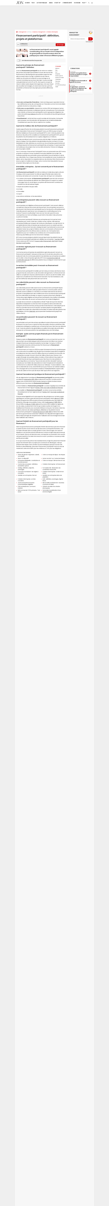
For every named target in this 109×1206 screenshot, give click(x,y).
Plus (83, 2)
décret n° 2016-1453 (32, 404)
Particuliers (57, 81)
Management (22, 31)
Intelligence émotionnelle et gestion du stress (78, 81)
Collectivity (32, 311)
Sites (56, 70)
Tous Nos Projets (59, 239)
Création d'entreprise (52, 31)
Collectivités (58, 79)
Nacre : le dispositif (23, 458)
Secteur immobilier (59, 77)
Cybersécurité (67, 2)
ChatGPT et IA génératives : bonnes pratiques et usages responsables (78, 74)
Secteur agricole (59, 75)
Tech (33, 2)
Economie (77, 2)
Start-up (57, 2)
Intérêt (56, 86)
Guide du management (39, 31)
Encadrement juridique (60, 84)
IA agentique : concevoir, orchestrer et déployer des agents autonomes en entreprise (78, 88)
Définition (57, 68)
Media (51, 2)
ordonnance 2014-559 (30, 379)
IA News (27, 2)
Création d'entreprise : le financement (54, 464)
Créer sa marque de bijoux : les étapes (54, 454)
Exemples (57, 83)
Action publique (42, 2)
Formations (75, 68)
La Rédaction (23, 43)
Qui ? (56, 72)
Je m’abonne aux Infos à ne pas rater (32, 60)
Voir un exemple (89, 41)
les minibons (32, 114)
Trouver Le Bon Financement (42, 241)
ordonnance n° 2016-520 (52, 402)
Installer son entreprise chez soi (27, 475)
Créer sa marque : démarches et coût (54, 460)
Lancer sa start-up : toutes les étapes (54, 458)
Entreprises (57, 73)
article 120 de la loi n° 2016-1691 (42, 411)
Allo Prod (54, 241)
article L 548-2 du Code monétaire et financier (49, 387)
